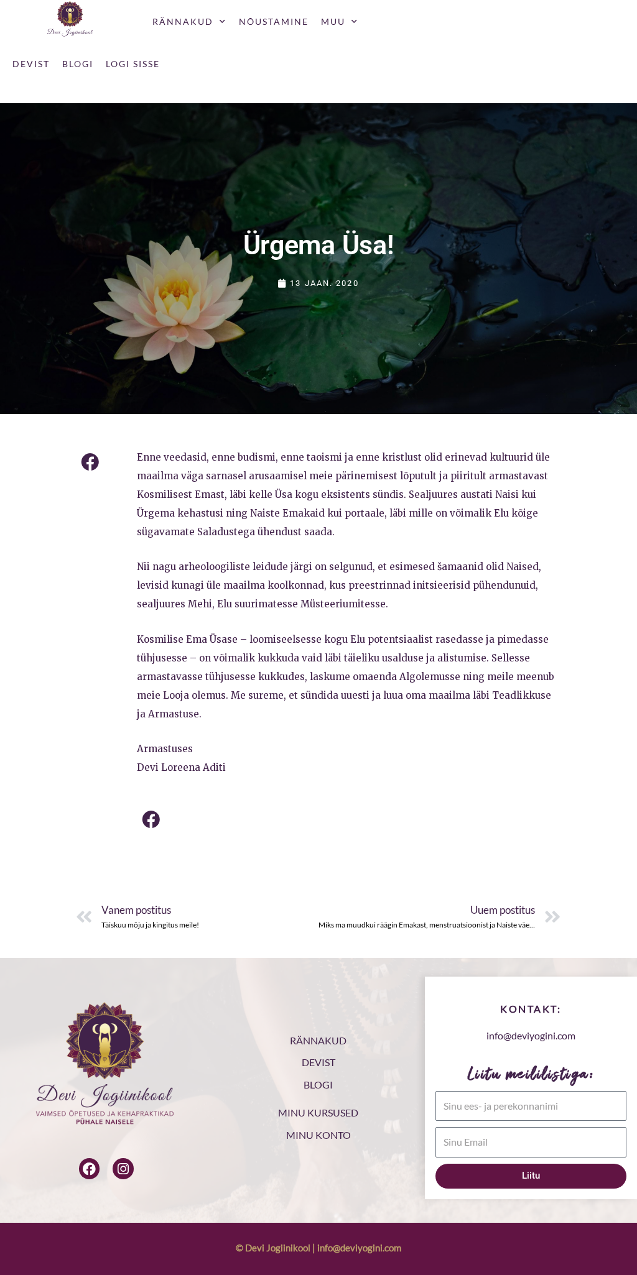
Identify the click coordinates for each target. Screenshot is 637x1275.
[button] (90, 462)
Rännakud (182, 21)
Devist (31, 63)
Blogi (77, 63)
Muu (333, 21)
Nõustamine (274, 21)
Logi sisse (133, 63)
